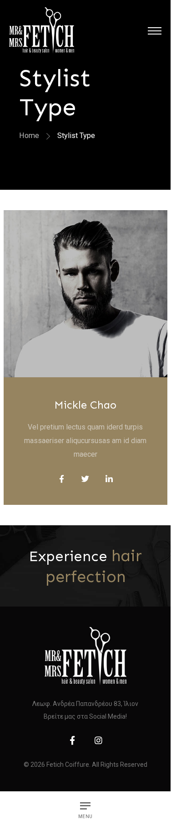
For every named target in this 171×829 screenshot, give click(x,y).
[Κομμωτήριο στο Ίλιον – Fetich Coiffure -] (41, 30)
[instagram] (98, 740)
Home (29, 135)
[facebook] (72, 740)
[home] (85, 656)
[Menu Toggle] (154, 30)
